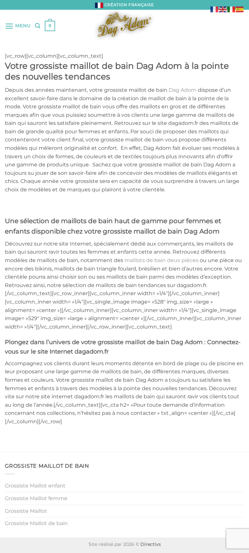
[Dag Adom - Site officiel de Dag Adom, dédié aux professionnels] (124, 26)
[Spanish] (240, 9)
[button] (17, 26)
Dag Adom (182, 90)
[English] (223, 9)
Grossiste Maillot (26, 511)
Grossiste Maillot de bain (36, 523)
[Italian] (231, 9)
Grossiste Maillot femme (36, 498)
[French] (214, 9)
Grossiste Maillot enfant (35, 486)
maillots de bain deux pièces (161, 260)
